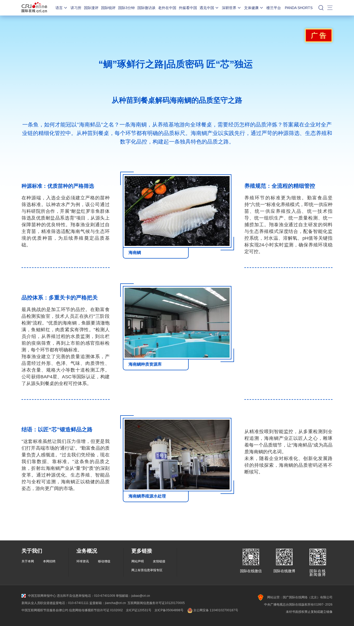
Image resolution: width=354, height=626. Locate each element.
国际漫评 (91, 8)
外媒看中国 (188, 8)
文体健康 (251, 8)
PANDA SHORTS (299, 8)
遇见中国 (207, 8)
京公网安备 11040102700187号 (215, 610)
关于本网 (28, 561)
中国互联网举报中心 (42, 596)
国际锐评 (108, 8)
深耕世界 (229, 8)
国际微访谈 (146, 8)
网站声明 (137, 561)
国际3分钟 (126, 8)
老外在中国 (167, 8)
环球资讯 (82, 561)
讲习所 (75, 8)
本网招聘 (49, 561)
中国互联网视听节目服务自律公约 (45, 610)
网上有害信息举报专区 (146, 570)
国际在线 (34, 8)
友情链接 (159, 561)
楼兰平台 (273, 8)
